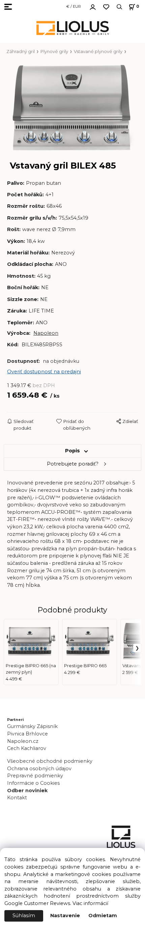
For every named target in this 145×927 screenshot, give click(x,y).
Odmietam (102, 915)
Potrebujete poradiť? (72, 464)
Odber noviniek (27, 790)
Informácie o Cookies (33, 783)
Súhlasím (23, 915)
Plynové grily (54, 51)
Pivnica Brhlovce (29, 734)
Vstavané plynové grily (98, 51)
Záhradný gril (20, 51)
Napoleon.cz (22, 741)
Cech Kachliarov (26, 748)
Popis (72, 451)
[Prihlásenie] (92, 6)
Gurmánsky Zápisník (32, 726)
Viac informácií (90, 903)
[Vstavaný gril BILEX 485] (72, 107)
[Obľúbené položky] (106, 7)
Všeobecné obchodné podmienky (49, 761)
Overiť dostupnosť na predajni (44, 372)
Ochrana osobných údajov (39, 769)
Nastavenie (65, 915)
